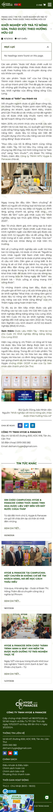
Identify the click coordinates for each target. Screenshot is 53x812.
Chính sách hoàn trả (13, 768)
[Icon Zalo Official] (16, 753)
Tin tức (18, 17)
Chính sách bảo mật (13, 771)
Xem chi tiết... (12, 528)
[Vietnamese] (19, 4)
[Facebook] (5, 753)
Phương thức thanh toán (16, 774)
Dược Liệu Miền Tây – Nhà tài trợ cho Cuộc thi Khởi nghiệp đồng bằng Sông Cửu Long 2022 (26, 334)
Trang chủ (7, 17)
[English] (16, 4)
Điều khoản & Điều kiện (15, 765)
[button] (20, 425)
